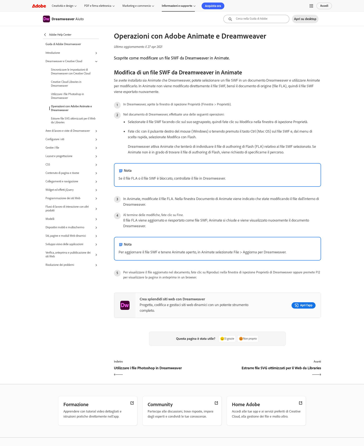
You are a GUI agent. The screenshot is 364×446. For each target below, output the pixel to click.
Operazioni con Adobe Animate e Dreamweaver (71, 108)
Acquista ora (213, 6)
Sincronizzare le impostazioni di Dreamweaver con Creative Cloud (70, 71)
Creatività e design (62, 6)
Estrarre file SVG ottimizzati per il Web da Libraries (73, 120)
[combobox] (256, 19)
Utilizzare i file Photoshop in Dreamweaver (67, 96)
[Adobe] (39, 6)
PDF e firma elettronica (97, 6)
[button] (311, 6)
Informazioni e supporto (177, 6)
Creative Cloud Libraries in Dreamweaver (66, 83)
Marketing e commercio (136, 6)
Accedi (324, 6)
